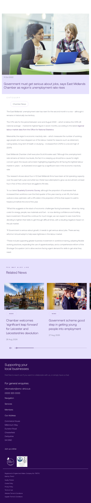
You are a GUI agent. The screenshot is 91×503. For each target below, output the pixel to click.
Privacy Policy (9, 486)
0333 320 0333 (12, 393)
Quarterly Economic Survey (28, 190)
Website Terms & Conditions (14, 493)
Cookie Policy (9, 483)
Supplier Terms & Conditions (14, 496)
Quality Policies (9, 480)
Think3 (12, 476)
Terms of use (9, 490)
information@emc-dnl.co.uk (17, 388)
